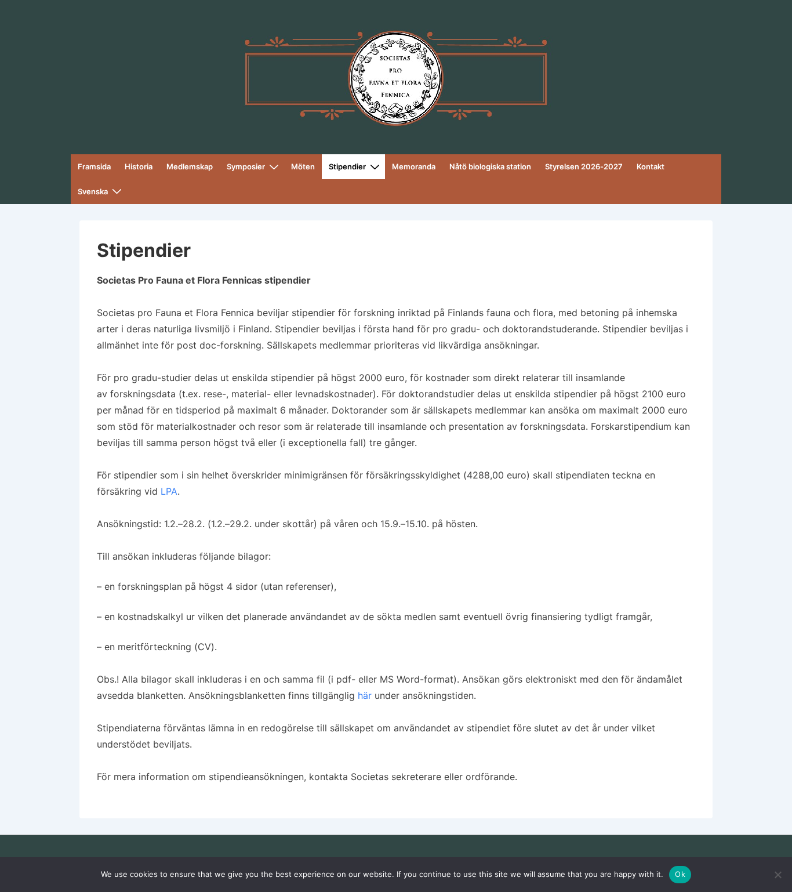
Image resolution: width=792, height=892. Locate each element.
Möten (303, 166)
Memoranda (413, 166)
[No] (777, 874)
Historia (138, 166)
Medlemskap (189, 166)
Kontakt (650, 166)
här (365, 695)
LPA (169, 491)
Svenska (93, 191)
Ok (680, 874)
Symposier (246, 166)
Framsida (94, 166)
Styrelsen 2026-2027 (584, 166)
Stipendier (347, 166)
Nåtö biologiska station (490, 166)
